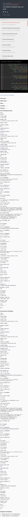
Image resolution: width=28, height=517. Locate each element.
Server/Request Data (6, 110)
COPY (4, 14)
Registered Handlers (6, 511)
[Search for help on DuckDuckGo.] (5, 12)
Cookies (2, 105)
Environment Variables (6, 311)
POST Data (3, 101)
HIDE (8, 14)
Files (1, 103)
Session (2, 108)
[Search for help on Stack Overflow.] (7, 12)
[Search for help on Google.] (3, 12)
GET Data (3, 98)
